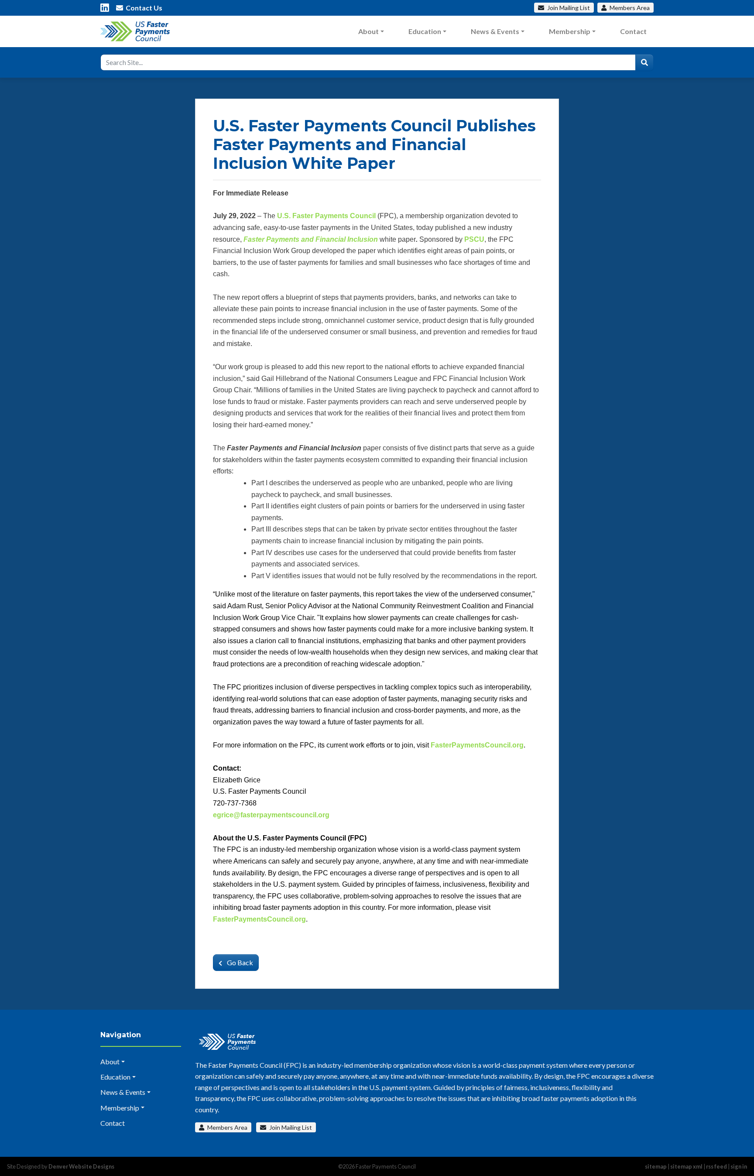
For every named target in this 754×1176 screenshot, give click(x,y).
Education (424, 31)
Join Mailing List (290, 1127)
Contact (633, 31)
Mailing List (568, 7)
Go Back (239, 962)
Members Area (226, 1127)
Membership (569, 31)
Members (629, 7)
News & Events (495, 31)
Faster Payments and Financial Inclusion (310, 239)
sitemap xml (686, 1166)
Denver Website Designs (81, 1166)
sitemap (656, 1166)
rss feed (716, 1166)
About (368, 31)
